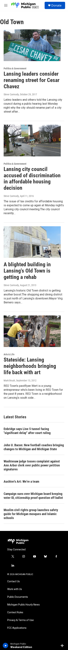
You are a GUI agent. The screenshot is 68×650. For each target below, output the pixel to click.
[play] (5, 645)
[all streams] (63, 645)
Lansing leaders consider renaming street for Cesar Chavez (31, 80)
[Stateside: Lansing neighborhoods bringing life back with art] (32, 331)
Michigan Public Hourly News (23, 604)
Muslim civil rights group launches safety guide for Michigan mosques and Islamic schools (31, 514)
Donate (56, 5)
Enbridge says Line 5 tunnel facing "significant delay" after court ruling (27, 431)
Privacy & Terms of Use (20, 620)
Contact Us (13, 581)
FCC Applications (16, 628)
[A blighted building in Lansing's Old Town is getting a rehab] (32, 242)
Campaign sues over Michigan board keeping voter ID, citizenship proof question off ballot (33, 496)
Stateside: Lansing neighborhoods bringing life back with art (30, 366)
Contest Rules (15, 612)
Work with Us (14, 589)
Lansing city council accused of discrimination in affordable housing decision (32, 178)
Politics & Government (15, 68)
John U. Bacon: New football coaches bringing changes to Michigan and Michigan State (34, 447)
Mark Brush (9, 380)
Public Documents (17, 597)
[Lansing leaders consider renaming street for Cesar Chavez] (32, 45)
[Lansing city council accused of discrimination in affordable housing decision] (32, 140)
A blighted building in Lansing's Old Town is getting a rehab (27, 270)
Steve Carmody (11, 94)
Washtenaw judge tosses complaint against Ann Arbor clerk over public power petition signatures (32, 465)
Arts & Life (9, 354)
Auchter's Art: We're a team (21, 481)
